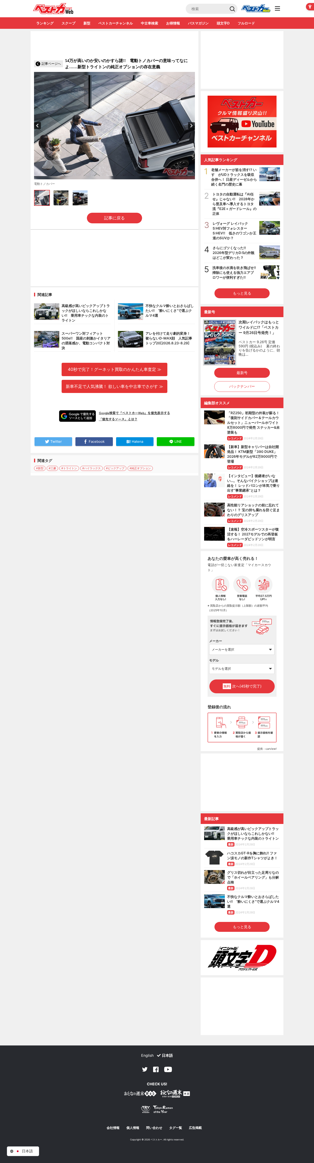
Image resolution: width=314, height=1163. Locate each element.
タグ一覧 (175, 1127)
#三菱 (52, 468)
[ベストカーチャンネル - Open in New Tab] (242, 122)
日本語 (167, 1055)
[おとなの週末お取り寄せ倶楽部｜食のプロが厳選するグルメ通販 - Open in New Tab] (140, 1094)
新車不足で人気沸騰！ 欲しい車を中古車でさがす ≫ (114, 386)
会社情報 (113, 1127)
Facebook (156, 1069)
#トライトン (69, 468)
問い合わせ (154, 1127)
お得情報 (173, 23)
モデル (214, 660)
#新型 (39, 468)
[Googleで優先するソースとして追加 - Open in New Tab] (77, 416)
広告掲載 (195, 1127)
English (147, 1055)
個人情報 (132, 1127)
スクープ (68, 23)
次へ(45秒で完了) (242, 686)
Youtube (168, 1069)
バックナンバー (242, 386)
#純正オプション (140, 468)
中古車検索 (149, 23)
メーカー (215, 641)
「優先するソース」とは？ (118, 419)
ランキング (45, 23)
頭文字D (223, 23)
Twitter (145, 1069)
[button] (37, 125)
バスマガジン (198, 23)
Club (255, 9)
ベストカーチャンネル (115, 23)
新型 (86, 23)
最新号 (242, 372)
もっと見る (242, 293)
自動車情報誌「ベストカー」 (53, 8)
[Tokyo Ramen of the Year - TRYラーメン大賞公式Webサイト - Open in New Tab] (157, 1110)
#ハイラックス (91, 468)
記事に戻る (114, 217)
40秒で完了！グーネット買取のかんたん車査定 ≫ (114, 369)
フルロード (246, 23)
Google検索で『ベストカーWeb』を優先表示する (134, 412)
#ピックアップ (115, 468)
